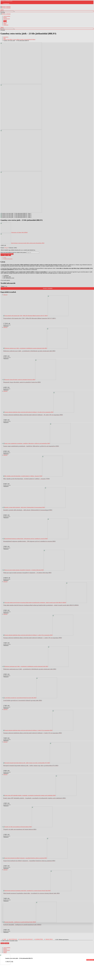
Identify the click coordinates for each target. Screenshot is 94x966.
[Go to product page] (48, 912)
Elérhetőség (39, 939)
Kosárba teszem (90, 959)
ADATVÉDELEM (12, 939)
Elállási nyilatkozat (26, 939)
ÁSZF (4, 939)
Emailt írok (49, 939)
